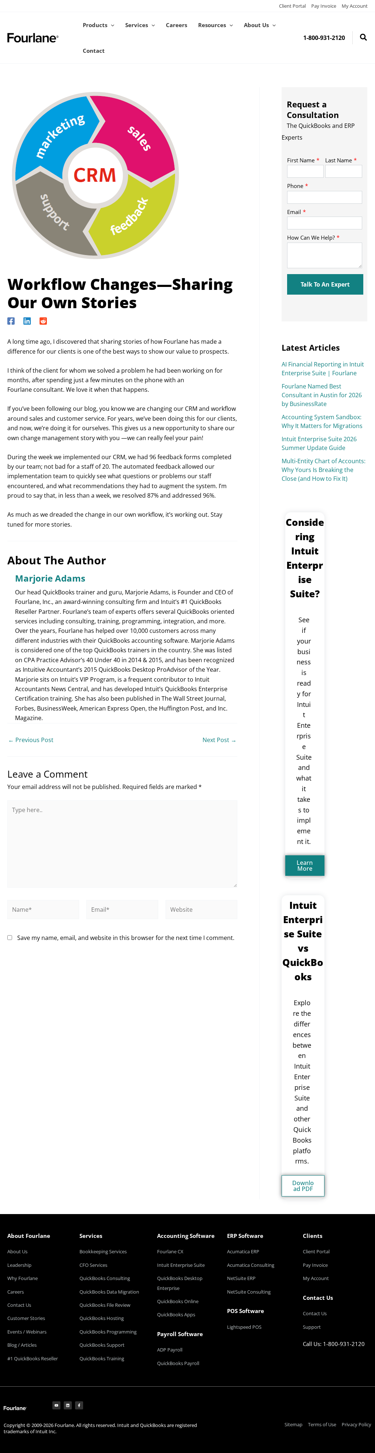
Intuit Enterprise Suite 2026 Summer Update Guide (319, 443)
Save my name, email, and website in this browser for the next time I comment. (125, 938)
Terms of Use (322, 1424)
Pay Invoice (323, 6)
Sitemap (293, 1424)
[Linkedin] (27, 320)
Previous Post (30, 740)
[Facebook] (11, 320)
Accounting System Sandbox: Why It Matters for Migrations (322, 421)
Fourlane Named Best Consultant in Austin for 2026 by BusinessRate (322, 395)
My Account (355, 6)
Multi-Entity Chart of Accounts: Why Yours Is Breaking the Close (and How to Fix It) (323, 470)
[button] (110, 25)
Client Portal (292, 6)
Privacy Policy (356, 1424)
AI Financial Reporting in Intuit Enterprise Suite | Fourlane (323, 368)
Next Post (220, 740)
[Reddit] (43, 320)
